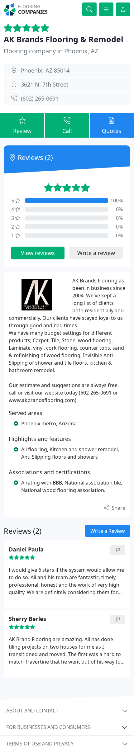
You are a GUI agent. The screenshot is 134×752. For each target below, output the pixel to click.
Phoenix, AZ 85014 (45, 70)
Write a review (96, 253)
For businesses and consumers (48, 727)
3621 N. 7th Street (45, 84)
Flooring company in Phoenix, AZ (51, 51)
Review (22, 131)
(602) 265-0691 (40, 98)
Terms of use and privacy (40, 743)
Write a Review (107, 530)
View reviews (38, 253)
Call (67, 131)
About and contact (32, 710)
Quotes (111, 131)
